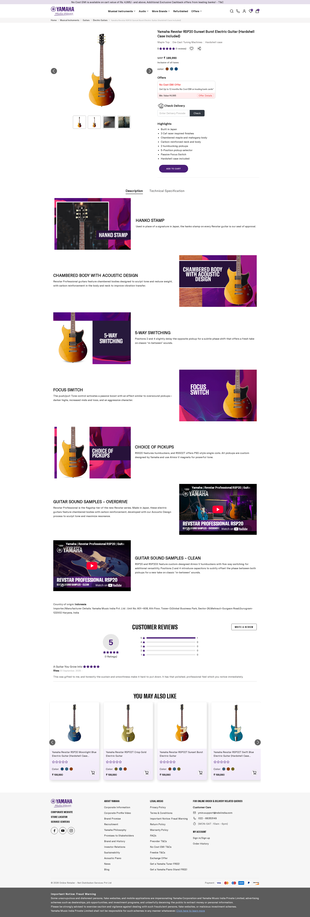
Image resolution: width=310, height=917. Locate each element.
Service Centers (60, 822)
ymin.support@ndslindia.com (215, 812)
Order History (201, 843)
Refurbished (180, 11)
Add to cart (173, 168)
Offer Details (205, 95)
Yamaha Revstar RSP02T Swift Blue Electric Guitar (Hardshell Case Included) (234, 754)
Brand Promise (112, 818)
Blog (106, 869)
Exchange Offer (159, 858)
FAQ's (153, 835)
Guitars (86, 20)
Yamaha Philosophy (115, 829)
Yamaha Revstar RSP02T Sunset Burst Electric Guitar (181, 754)
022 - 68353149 (207, 818)
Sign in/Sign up (201, 838)
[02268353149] (238, 11)
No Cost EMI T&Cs (160, 846)
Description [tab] (134, 191)
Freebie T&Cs (157, 852)
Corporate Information (117, 807)
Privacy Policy (158, 807)
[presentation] (54, 71)
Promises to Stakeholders (119, 835)
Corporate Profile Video (117, 813)
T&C (186, 2)
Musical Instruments (120, 11)
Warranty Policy (159, 829)
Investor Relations (114, 846)
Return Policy (157, 824)
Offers (195, 11)
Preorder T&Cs (158, 841)
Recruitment (111, 824)
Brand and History (114, 841)
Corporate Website (62, 812)
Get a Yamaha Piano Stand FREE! (168, 869)
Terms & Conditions (161, 813)
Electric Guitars (100, 20)
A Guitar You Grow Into (67, 666)
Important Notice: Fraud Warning (169, 818)
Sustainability (112, 852)
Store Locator (59, 817)
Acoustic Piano (112, 858)
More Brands (159, 11)
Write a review (244, 627)
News (107, 863)
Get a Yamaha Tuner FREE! (165, 863)
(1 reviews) (181, 48)
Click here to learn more (190, 910)
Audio (142, 11)
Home (54, 20)
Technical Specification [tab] (167, 191)
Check (197, 113)
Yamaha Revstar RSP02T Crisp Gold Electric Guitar (126, 754)
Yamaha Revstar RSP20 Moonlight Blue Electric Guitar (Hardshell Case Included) (74, 754)
